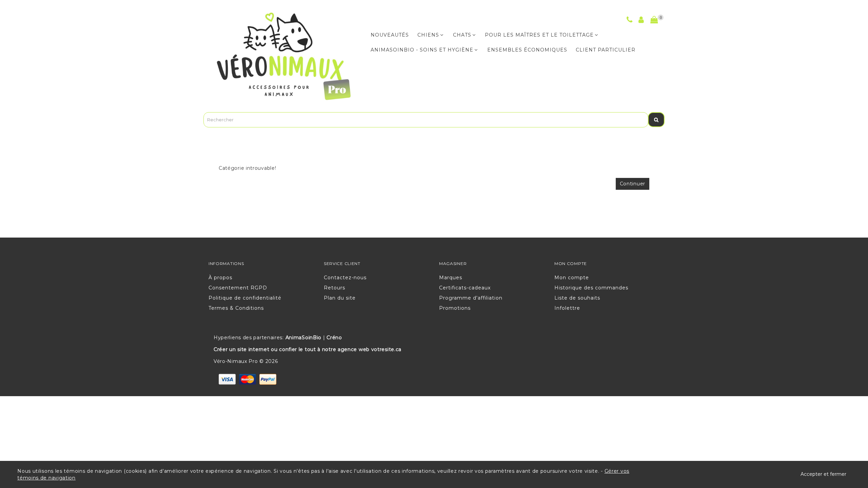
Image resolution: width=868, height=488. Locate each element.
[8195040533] (630, 21)
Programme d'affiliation (470, 298)
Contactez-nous (345, 277)
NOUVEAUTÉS (390, 35)
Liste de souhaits (577, 298)
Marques (450, 277)
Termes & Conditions (236, 308)
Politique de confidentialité (245, 298)
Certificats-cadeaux (465, 288)
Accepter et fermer (823, 474)
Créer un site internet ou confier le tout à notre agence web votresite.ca (307, 349)
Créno (334, 337)
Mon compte (571, 277)
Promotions (455, 308)
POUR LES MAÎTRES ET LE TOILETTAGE (539, 35)
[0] (654, 20)
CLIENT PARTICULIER (605, 50)
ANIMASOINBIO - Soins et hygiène (422, 50)
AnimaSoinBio (303, 337)
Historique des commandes (591, 288)
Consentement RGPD (238, 288)
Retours (334, 288)
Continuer (632, 184)
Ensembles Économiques (527, 50)
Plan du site (340, 298)
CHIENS (428, 35)
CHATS (462, 35)
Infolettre (567, 308)
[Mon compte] (641, 21)
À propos (220, 277)
